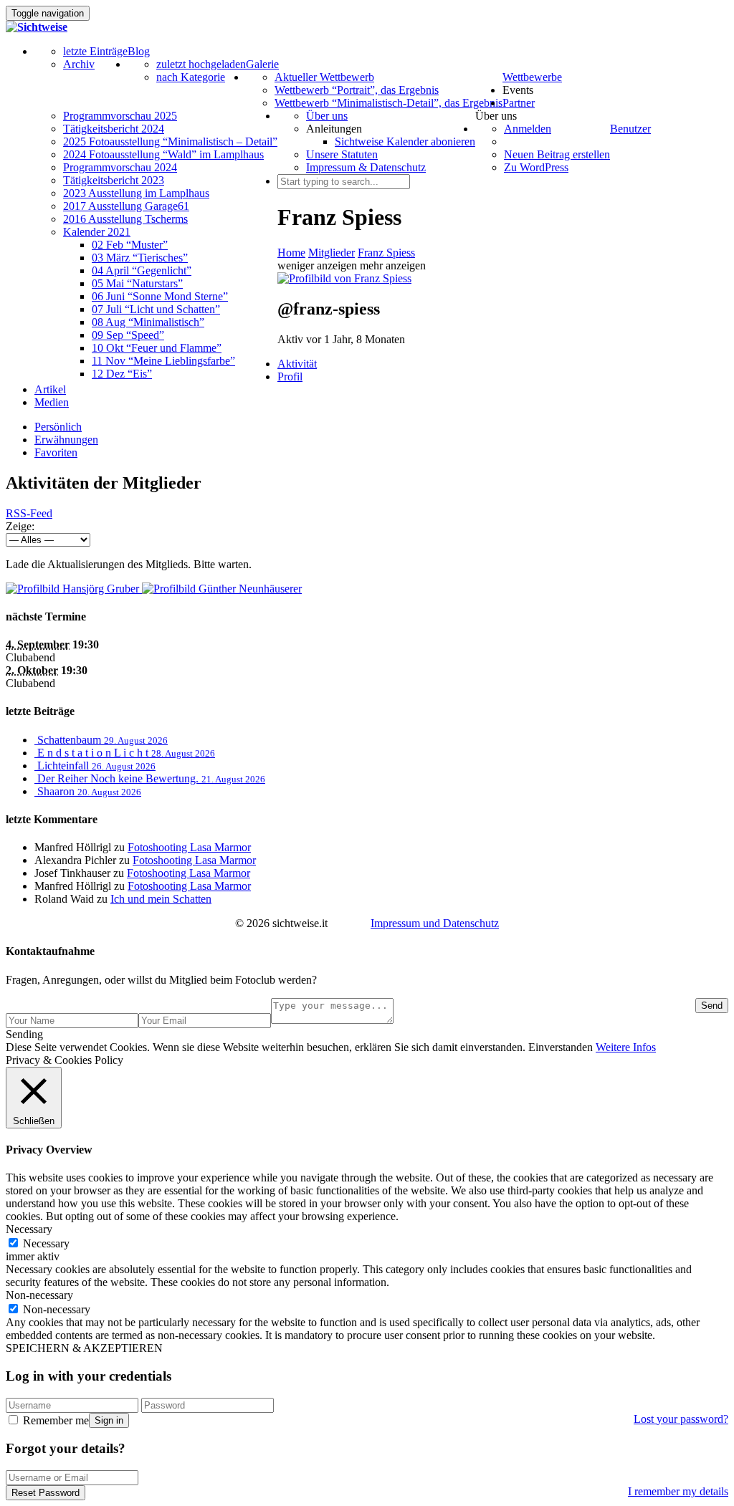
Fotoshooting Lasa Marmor (189, 847)
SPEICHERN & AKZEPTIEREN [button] (84, 1348)
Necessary (46, 1243)
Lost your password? (681, 1419)
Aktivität (297, 364)
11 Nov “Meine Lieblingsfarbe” (163, 361)
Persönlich (58, 427)
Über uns (327, 116)
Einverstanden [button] (560, 1047)
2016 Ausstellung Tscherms (125, 219)
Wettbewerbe (532, 77)
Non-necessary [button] (39, 1295)
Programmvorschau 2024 (120, 167)
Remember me (54, 1420)
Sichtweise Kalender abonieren (405, 141)
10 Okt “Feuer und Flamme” (156, 348)
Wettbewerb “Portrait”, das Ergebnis (357, 90)
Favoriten (55, 452)
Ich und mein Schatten (160, 899)
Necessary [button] (29, 1229)
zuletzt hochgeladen (201, 64)
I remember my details (678, 1491)
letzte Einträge (95, 51)
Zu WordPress (536, 167)
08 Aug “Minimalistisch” (148, 322)
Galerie (262, 64)
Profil (289, 376)
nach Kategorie (190, 77)
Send (712, 1005)
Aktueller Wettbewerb (324, 77)
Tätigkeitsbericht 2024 (113, 129)
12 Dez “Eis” (122, 374)
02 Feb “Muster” (130, 245)
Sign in (109, 1420)
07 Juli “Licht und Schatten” (156, 309)
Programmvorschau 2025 (120, 116)
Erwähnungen (66, 439)
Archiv (79, 64)
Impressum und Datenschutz (435, 923)
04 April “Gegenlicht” (141, 270)
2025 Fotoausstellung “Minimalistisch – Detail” (170, 141)
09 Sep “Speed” (128, 335)
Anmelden (527, 129)
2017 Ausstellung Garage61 (126, 206)
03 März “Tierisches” (140, 257)
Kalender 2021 (96, 232)
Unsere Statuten (342, 154)
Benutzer (630, 129)
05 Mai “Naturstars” (137, 283)
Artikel (50, 389)
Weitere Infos (626, 1047)
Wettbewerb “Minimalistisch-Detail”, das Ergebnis (388, 103)
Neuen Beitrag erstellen (557, 154)
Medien (51, 402)
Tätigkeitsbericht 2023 (113, 180)
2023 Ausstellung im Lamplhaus (136, 193)
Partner (518, 103)
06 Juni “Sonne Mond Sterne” (160, 296)
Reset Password (45, 1492)
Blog (139, 51)
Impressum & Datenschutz (366, 167)
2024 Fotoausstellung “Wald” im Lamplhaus (163, 154)
